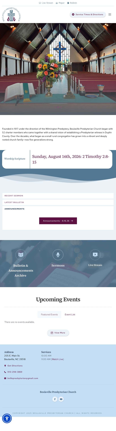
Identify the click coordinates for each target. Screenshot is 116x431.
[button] (110, 14)
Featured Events (49, 314)
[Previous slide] (7, 69)
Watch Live (57, 359)
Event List (70, 314)
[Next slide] (109, 69)
